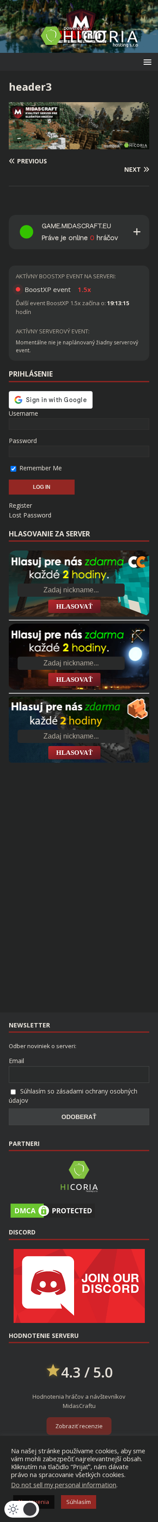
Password (23, 440)
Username (23, 413)
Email (16, 1061)
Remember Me (40, 468)
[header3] (79, 144)
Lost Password (30, 515)
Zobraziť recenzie (79, 1426)
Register (20, 505)
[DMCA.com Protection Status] (53, 1215)
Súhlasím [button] (78, 1502)
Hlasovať (74, 606)
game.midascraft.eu (76, 226)
